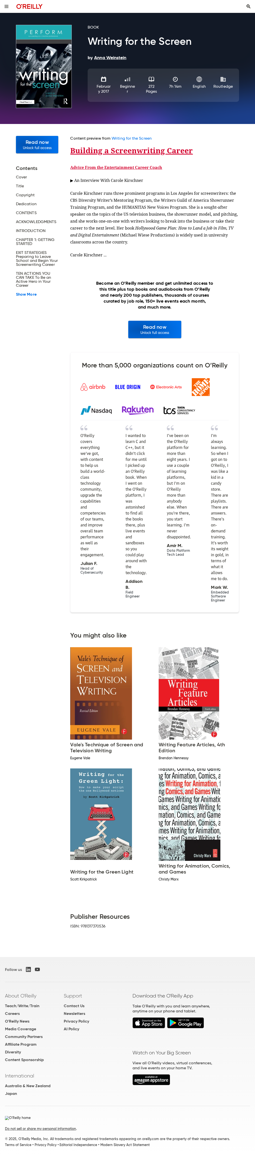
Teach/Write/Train (22, 1005)
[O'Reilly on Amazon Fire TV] (151, 1083)
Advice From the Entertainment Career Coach (116, 167)
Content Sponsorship (24, 1059)
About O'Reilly (20, 996)
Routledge (223, 86)
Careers (12, 1013)
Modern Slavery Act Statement (125, 1145)
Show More (26, 294)
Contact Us (74, 1005)
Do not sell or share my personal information (40, 1128)
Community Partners (24, 1036)
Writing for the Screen (132, 138)
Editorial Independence (78, 1145)
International (19, 1076)
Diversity (13, 1052)
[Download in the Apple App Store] (148, 1027)
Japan (11, 1093)
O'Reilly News (17, 1021)
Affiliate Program (21, 1044)
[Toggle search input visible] (249, 6)
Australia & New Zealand (28, 1085)
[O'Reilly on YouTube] (37, 969)
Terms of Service (18, 1145)
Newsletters (74, 1013)
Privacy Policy (76, 1021)
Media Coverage (20, 1029)
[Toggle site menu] (6, 6)
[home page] (29, 6)
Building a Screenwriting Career (131, 150)
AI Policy (71, 1029)
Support (73, 996)
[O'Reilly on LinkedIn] (28, 969)
